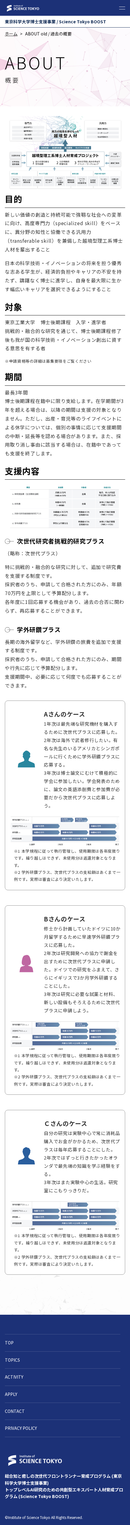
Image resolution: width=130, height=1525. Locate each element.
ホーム (11, 34)
